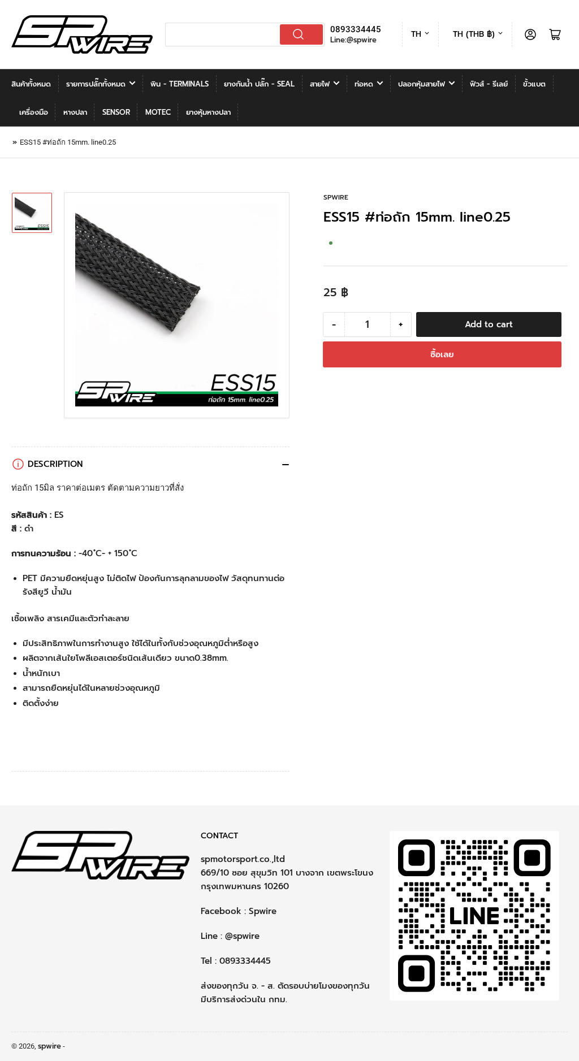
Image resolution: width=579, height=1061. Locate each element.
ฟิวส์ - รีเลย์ (489, 84)
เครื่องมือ (33, 112)
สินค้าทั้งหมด (31, 84)
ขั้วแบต (534, 84)
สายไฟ (320, 84)
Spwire (262, 911)
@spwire (242, 936)
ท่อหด (364, 84)
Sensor (116, 112)
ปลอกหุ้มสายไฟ (421, 84)
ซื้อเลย (442, 354)
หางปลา (75, 112)
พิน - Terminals (179, 84)
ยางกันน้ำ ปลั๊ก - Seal (259, 84)
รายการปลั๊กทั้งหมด (96, 84)
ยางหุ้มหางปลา (208, 112)
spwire (335, 197)
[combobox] (245, 34)
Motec (158, 112)
